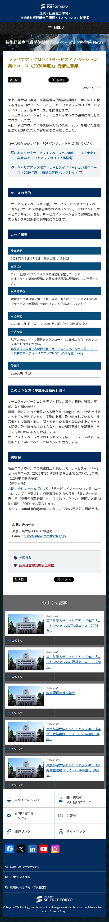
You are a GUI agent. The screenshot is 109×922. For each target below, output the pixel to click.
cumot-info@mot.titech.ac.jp (45, 536)
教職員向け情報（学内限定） (29, 887)
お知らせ (25, 557)
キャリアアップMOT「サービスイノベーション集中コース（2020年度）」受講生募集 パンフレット (57, 169)
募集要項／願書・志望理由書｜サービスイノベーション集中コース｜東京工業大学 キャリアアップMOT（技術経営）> (54, 351)
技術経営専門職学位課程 (36, 565)
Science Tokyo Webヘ (24, 866)
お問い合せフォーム (22, 488)
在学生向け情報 (20, 877)
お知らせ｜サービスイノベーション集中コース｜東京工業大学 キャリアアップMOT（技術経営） (56, 155)
